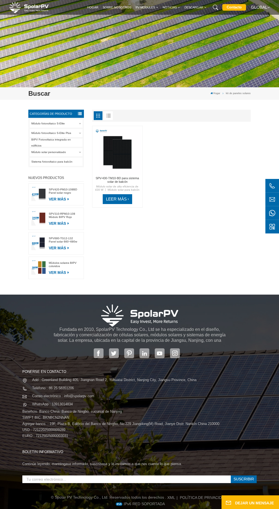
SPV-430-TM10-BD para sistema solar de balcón (117, 179)
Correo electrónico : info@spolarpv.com (63, 396)
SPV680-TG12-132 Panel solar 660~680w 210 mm (63, 240)
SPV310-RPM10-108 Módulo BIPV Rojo (62, 215)
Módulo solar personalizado (48, 152)
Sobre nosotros (117, 7)
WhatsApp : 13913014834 (52, 404)
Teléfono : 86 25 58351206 (53, 388)
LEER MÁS (116, 199)
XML (171, 497)
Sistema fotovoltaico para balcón (51, 161)
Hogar (92, 7)
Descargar (193, 7)
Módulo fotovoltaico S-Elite (48, 123)
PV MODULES (145, 7)
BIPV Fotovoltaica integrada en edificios (51, 143)
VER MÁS (58, 199)
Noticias (170, 7)
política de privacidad (203, 497)
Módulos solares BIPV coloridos (63, 264)
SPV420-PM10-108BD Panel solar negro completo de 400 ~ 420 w (65, 191)
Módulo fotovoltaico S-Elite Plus (51, 132)
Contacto (234, 7)
